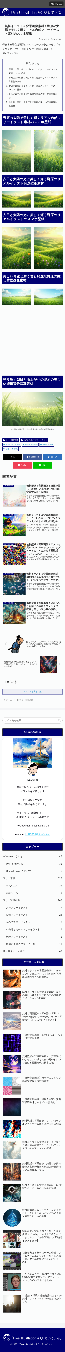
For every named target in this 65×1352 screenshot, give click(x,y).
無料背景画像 (47, 444)
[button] (59, 720)
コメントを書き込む (32, 691)
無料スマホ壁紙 (31, 444)
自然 (7, 449)
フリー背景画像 (12, 440)
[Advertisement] (32, 341)
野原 (16, 449)
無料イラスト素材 (13, 444)
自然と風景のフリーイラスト (35, 440)
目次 (28, 63)
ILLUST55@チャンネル (37, 834)
